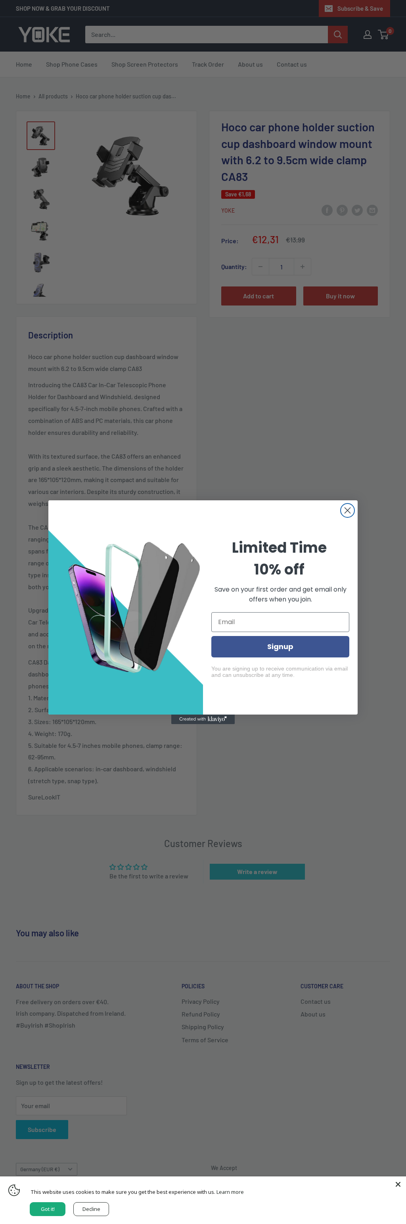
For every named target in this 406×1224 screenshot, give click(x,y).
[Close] (398, 1184)
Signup (280, 646)
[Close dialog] (347, 510)
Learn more (230, 1191)
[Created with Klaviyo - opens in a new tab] (203, 719)
